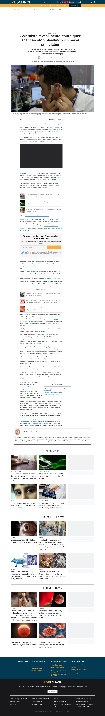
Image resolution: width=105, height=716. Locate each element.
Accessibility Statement (18, 698)
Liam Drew (45, 58)
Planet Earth (44, 6)
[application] (41, 156)
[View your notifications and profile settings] (91, 2)
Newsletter (60, 119)
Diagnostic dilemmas (37, 668)
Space (51, 6)
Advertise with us (60, 701)
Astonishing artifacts (37, 670)
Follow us (52, 119)
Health (31, 6)
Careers (13, 704)
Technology (59, 6)
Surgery (54, 33)
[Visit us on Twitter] (60, 2)
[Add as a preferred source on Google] (53, 691)
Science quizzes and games (78, 664)
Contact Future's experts (41, 698)
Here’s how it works (70, 61)
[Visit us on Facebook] (58, 2)
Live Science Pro (86, 9)
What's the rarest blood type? (52, 394)
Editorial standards (39, 704)
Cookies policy (37, 701)
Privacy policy (15, 701)
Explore (66, 6)
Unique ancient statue (72, 9)
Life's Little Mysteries (37, 664)
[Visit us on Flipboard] (67, 2)
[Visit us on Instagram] (62, 2)
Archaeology (23, 6)
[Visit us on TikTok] (70, 2)
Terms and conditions (83, 698)
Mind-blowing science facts (78, 673)
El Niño (60, 9)
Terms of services (38, 251)
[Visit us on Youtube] (65, 2)
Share (23, 119)
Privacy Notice (24, 252)
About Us (57, 698)
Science (37, 6)
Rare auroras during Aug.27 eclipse (31, 9)
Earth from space (36, 666)
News (66, 57)
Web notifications (82, 701)
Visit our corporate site (80, 686)
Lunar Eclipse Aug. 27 (49, 9)
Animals (15, 6)
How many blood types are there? (53, 392)
